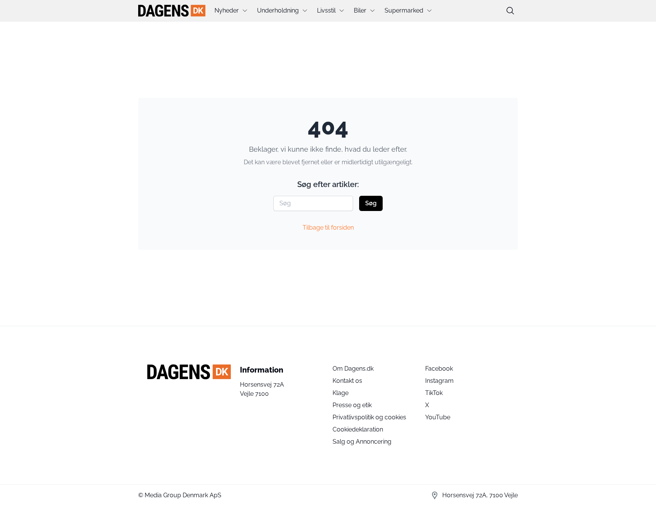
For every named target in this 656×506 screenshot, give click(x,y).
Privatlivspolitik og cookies (369, 417)
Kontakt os (347, 380)
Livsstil (326, 10)
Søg (371, 203)
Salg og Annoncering (362, 441)
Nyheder (226, 10)
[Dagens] (171, 11)
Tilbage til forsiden (328, 227)
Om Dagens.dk (353, 368)
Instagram (439, 380)
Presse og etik (352, 405)
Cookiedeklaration (358, 429)
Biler (360, 10)
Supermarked (404, 10)
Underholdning (278, 10)
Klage (340, 393)
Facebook (439, 368)
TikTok (434, 393)
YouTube (437, 417)
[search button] (510, 10)
